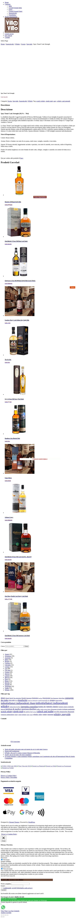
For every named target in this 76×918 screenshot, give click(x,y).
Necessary (6, 860)
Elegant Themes (14, 822)
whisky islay (37, 714)
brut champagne (54, 698)
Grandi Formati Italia (15, 8)
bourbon (40, 698)
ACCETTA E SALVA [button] (8, 876)
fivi (16, 700)
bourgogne (46, 698)
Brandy (7, 661)
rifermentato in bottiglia (56, 709)
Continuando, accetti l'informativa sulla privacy (18, 888)
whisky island (30, 714)
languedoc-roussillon (29, 706)
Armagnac (8, 656)
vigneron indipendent (7, 714)
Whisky (17, 44)
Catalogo (7, 4)
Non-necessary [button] (5, 867)
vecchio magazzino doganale (64, 712)
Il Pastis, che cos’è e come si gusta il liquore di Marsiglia (22, 753)
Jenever (7, 674)
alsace (3, 698)
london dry (42, 707)
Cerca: (3, 646)
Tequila (7, 684)
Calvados (8, 665)
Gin (6, 668)
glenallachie (22, 700)
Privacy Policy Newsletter (9, 777)
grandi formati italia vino (44, 700)
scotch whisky (40, 101)
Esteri (10, 9)
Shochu (7, 683)
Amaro (7, 654)
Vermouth (8, 686)
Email (2, 886)
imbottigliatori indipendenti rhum (18, 703)
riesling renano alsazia (45, 709)
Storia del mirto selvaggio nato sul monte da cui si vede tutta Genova (26, 749)
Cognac (7, 667)
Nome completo (6, 884)
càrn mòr (12, 700)
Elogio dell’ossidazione (12, 751)
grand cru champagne (33, 700)
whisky (16, 714)
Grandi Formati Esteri (15, 11)
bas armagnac (17, 698)
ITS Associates (15, 741)
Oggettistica (12, 15)
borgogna (35, 698)
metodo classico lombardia (66, 707)
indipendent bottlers (15, 707)
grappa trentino (58, 700)
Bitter (6, 659)
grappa (52, 700)
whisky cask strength (63, 101)
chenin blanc (61, 698)
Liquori (7, 676)
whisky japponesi (48, 714)
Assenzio (7, 658)
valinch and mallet (45, 711)
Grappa (7, 672)
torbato (34, 711)
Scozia (23, 44)
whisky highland (22, 714)
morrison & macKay (13, 709)
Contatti (7, 37)
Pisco (6, 679)
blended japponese (26, 698)
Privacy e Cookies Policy (9, 775)
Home (7, 2)
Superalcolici (13, 13)
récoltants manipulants (68, 709)
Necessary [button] (4, 858)
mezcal (3, 709)
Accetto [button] (61, 831)
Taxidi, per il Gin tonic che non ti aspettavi (18, 755)
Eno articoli (8, 35)
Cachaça (7, 663)
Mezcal (7, 677)
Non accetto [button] (68, 831)
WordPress (31, 822)
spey (54, 101)
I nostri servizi (9, 34)
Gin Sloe (7, 670)
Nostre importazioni (11, 17)
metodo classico (52, 707)
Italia (10, 6)
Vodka (7, 688)
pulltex (38, 709)
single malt (49, 101)
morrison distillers (28, 709)
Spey (21, 158)
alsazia (7, 698)
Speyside (29, 44)
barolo (11, 698)
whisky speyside (62, 714)
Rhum (7, 681)
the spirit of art (28, 711)
